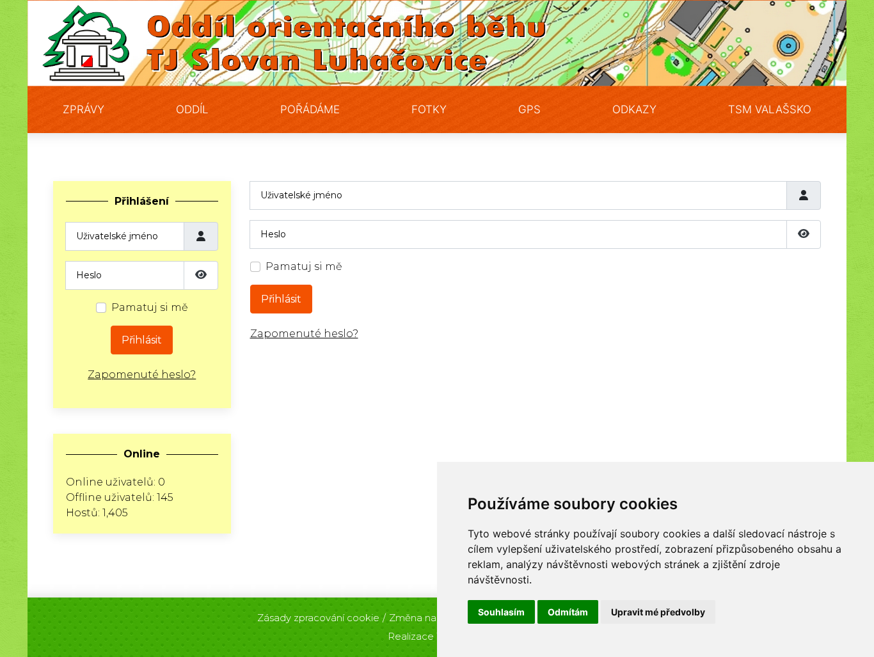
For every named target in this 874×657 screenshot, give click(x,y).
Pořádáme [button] (310, 109)
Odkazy (634, 109)
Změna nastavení (429, 618)
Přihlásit (142, 340)
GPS (529, 109)
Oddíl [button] (192, 109)
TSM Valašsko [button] (769, 109)
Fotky (429, 109)
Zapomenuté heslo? (142, 374)
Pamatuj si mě (149, 307)
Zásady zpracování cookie (318, 618)
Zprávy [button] (83, 109)
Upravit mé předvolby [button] (658, 611)
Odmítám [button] (568, 611)
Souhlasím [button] (501, 611)
